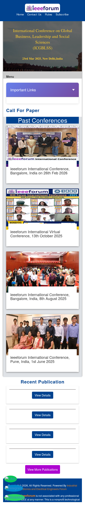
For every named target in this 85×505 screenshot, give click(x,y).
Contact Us (34, 14)
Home (20, 14)
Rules (48, 14)
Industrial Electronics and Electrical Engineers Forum (47, 487)
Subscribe (62, 14)
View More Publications (42, 469)
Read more (42, 154)
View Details (43, 395)
